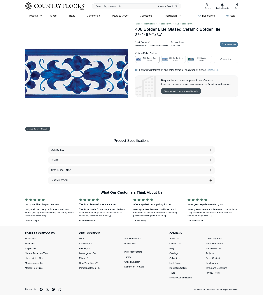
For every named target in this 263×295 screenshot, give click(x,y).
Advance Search (166, 6)
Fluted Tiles (30, 238)
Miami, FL (84, 258)
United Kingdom (132, 261)
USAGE (55, 160)
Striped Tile (30, 248)
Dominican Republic (134, 266)
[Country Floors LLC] (54, 6)
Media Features (213, 248)
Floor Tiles (30, 243)
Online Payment (214, 238)
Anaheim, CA (85, 243)
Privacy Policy (213, 272)
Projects (210, 253)
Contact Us (175, 243)
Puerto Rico (130, 243)
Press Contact (213, 258)
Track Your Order (214, 243)
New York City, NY (88, 263)
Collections (174, 258)
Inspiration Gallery (178, 268)
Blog (171, 248)
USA (81, 238)
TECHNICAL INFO (61, 170)
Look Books (175, 263)
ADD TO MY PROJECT (39, 129)
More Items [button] (226, 59)
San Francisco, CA (133, 238)
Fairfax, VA (84, 248)
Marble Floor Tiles (34, 268)
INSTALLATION (59, 180)
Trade (172, 272)
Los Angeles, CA (87, 253)
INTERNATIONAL (133, 252)
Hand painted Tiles (34, 258)
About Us (174, 238)
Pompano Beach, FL (89, 268)
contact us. (213, 70)
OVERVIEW (57, 150)
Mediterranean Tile (34, 263)
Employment (212, 263)
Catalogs (173, 253)
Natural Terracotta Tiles (36, 253)
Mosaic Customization (180, 277)
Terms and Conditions (216, 268)
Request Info (230, 44)
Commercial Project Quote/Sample (181, 91)
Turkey (127, 257)
